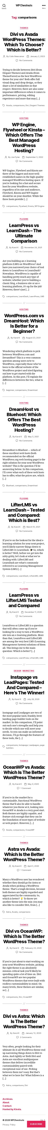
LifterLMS (33, 576)
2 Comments (25, 1037)
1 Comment (26, 788)
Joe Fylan (15, 157)
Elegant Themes (37, 105)
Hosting (24, 118)
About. (6, 1102)
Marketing (28, 671)
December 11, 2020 (33, 612)
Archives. (8, 1099)
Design (17, 671)
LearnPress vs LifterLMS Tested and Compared (24, 600)
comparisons (18, 105)
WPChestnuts (24, 5)
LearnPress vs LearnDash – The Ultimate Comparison (24, 233)
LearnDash (23, 296)
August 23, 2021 (33, 338)
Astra (8, 912)
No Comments (25, 60)
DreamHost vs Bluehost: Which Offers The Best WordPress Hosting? (24, 419)
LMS (42, 296)
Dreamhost (33, 390)
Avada (9, 105)
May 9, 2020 (33, 784)
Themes (24, 28)
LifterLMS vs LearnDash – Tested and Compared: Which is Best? (24, 512)
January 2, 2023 (37, 56)
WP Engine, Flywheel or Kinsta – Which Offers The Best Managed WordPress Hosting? (24, 137)
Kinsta (31, 206)
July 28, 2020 (33, 699)
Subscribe (36, 1124)
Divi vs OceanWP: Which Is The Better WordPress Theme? (24, 936)
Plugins (24, 219)
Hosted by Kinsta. (12, 1109)
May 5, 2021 (33, 436)
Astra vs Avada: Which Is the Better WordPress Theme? (24, 854)
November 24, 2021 (33, 247)
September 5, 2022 (34, 157)
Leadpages (34, 745)
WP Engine (39, 206)
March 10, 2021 (33, 527)
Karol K (15, 247)
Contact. (7, 1106)
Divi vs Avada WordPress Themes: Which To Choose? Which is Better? (24, 42)
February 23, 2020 (33, 948)
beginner (10, 390)
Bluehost (10, 485)
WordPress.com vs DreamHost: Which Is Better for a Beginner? (24, 323)
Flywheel (23, 206)
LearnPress (34, 296)
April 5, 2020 (33, 866)
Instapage (23, 745)
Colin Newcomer (16, 56)
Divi (27, 105)
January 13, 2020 (33, 1033)
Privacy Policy (9, 1124)
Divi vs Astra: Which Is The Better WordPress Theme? (24, 1021)
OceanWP (29, 830)
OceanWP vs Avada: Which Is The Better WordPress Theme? (24, 772)
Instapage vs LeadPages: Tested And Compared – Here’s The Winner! (24, 684)
